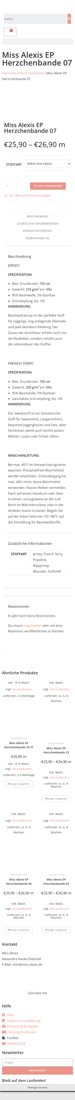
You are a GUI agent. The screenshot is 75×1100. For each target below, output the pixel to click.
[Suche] (69, 19)
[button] (37, 41)
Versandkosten (22, 689)
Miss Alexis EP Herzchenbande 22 (56, 750)
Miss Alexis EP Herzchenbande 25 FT (18, 745)
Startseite (9, 73)
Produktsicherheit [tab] (37, 231)
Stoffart (14, 164)
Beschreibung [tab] (37, 216)
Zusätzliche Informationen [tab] (37, 223)
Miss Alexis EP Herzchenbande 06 (19, 882)
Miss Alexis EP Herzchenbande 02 (56, 882)
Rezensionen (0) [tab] (37, 238)
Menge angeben (19, 783)
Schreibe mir (37, 993)
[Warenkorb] (10, 32)
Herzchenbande (31, 73)
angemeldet (32, 625)
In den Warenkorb (48, 186)
